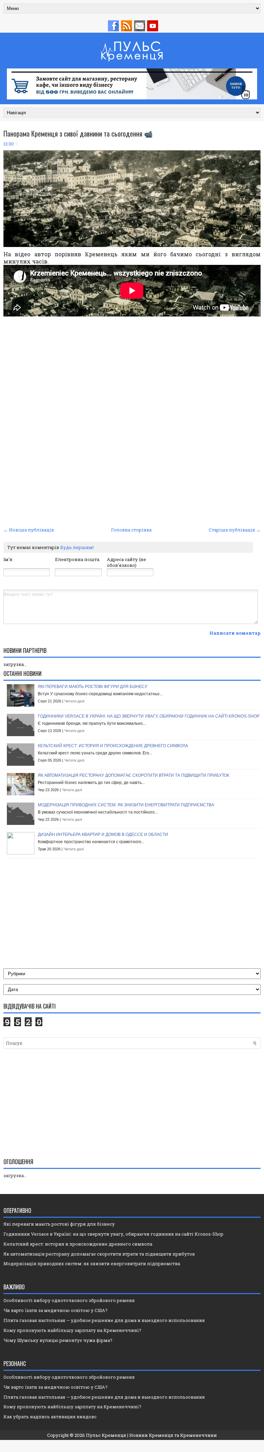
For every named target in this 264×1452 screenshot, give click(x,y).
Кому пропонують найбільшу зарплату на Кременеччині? (72, 1330)
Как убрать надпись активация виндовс (50, 1416)
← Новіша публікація (28, 530)
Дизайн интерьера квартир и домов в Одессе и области (103, 834)
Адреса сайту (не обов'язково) (126, 562)
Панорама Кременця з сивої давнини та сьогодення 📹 (78, 133)
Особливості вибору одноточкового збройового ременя (69, 1300)
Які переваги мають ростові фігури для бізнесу (92, 686)
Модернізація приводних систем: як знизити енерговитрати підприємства (126, 805)
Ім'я (7, 559)
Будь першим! (77, 547)
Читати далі (74, 701)
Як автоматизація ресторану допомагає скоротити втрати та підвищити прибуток (133, 775)
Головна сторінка (131, 530)
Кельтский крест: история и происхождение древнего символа (113, 745)
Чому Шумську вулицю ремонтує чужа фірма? (57, 1340)
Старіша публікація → (235, 530)
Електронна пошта (77, 559)
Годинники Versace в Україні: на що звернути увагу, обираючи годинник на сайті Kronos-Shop (149, 716)
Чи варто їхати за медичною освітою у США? (55, 1310)
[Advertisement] (132, 374)
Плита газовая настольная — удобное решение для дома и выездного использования (104, 1320)
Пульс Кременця (106, 1435)
